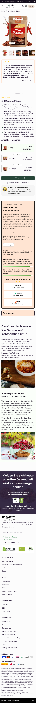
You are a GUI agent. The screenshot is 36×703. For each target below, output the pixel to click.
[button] (5, 97)
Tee (3, 588)
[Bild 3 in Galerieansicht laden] (18, 53)
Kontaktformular (7, 561)
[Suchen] (23, 6)
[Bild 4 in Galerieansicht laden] (25, 53)
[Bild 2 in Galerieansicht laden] (12, 53)
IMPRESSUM (6, 621)
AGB (3, 625)
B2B (3, 608)
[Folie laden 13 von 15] (19, 93)
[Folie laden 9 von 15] (15, 93)
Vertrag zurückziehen (9, 648)
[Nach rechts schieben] (33, 53)
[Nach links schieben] (2, 53)
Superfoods (6, 581)
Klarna (4, 644)
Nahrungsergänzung (9, 591)
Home (3, 11)
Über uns (5, 605)
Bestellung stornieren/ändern (12, 564)
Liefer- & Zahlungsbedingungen (13, 638)
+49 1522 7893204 (8, 540)
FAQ (3, 568)
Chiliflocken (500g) (14, 11)
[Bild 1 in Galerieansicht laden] (5, 53)
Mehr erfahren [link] (7, 233)
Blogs (4, 571)
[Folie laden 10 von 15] (16, 93)
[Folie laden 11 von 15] (17, 93)
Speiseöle (5, 585)
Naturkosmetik (7, 594)
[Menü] (2, 6)
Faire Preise (6, 611)
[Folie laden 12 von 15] (18, 93)
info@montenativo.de (9, 537)
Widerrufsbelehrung (9, 631)
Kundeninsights (8, 245)
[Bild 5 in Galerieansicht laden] (32, 53)
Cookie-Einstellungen (9, 641)
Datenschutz (6, 628)
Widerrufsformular (8, 635)
